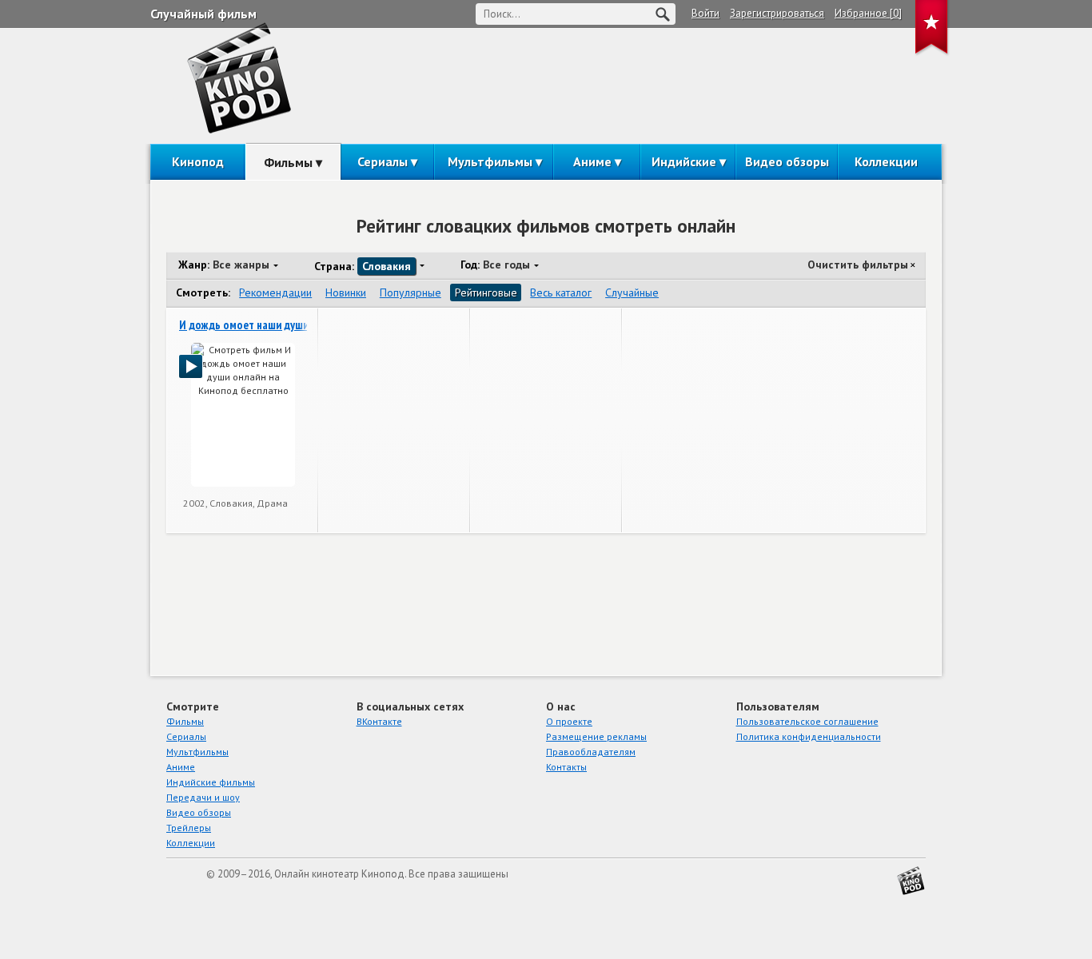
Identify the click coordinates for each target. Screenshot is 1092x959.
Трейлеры (188, 828)
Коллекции (886, 161)
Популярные (410, 292)
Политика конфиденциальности (808, 736)
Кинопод (198, 161)
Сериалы (382, 161)
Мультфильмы (490, 161)
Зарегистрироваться (777, 13)
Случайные (632, 292)
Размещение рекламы (596, 736)
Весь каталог (561, 292)
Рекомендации (275, 292)
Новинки (345, 292)
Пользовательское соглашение (807, 721)
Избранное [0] (868, 13)
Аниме (592, 161)
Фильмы (288, 162)
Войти (705, 13)
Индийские (684, 161)
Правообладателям (591, 752)
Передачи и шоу (203, 797)
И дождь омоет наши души (244, 324)
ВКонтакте (379, 721)
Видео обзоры (787, 161)
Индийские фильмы (210, 782)
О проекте (569, 721)
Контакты (566, 767)
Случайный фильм (203, 14)
